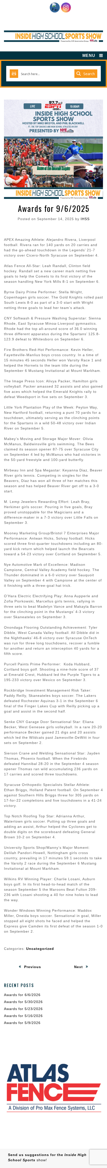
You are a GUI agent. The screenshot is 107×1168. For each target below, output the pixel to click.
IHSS (85, 219)
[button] (53, 1087)
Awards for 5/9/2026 (22, 1023)
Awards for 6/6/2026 (22, 995)
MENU (88, 55)
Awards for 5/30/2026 (23, 1002)
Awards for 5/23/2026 (23, 1009)
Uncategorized (40, 949)
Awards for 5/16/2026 (23, 1016)
